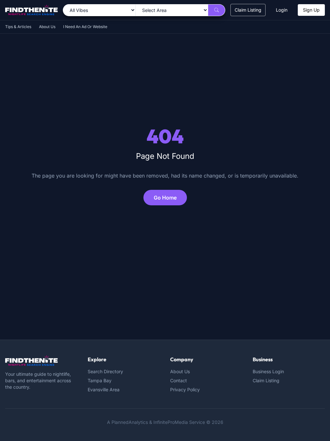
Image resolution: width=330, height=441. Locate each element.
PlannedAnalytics (130, 422)
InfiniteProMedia (170, 422)
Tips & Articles (18, 26)
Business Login (268, 371)
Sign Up (311, 10)
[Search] (216, 10)
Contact (178, 380)
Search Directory (105, 371)
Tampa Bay (100, 380)
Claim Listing (248, 10)
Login (281, 10)
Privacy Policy (185, 389)
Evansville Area (104, 389)
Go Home (165, 197)
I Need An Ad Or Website (85, 26)
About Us (47, 26)
